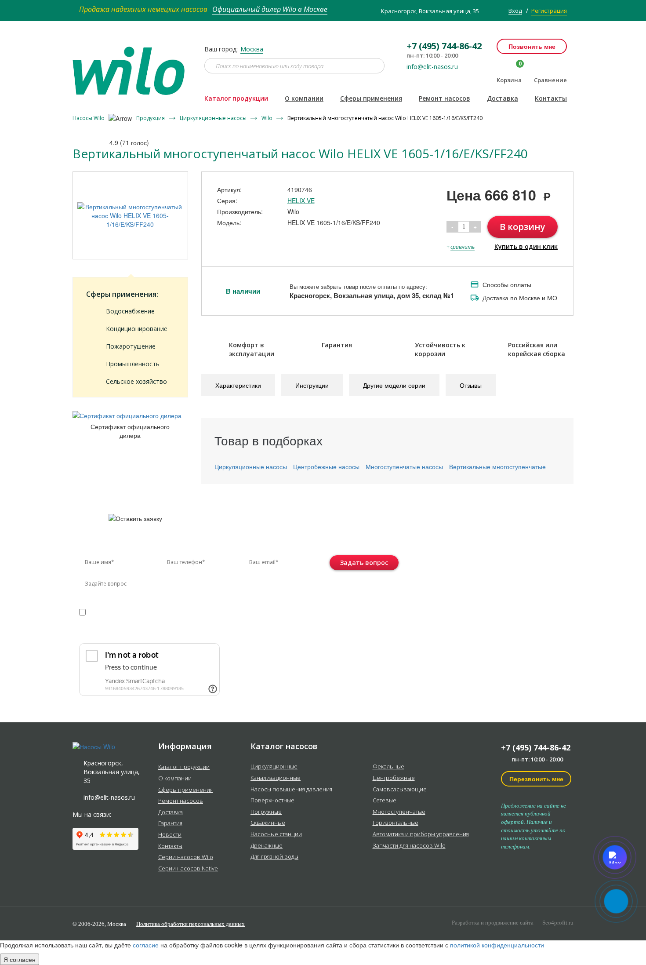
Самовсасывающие (400, 789)
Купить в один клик (526, 246)
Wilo (267, 118)
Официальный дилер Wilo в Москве (269, 9)
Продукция (151, 118)
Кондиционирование (136, 328)
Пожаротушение (131, 346)
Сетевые (384, 800)
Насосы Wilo (89, 118)
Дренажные (266, 845)
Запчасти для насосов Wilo (409, 845)
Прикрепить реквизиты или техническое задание (157, 633)
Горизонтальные (395, 823)
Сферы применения (371, 98)
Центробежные (394, 778)
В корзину (522, 227)
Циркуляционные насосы (214, 118)
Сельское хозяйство (136, 381)
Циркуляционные (274, 766)
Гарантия (170, 823)
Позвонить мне (531, 46)
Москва (251, 49)
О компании (304, 98)
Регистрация (549, 11)
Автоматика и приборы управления (421, 834)
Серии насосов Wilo (185, 857)
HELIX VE (301, 200)
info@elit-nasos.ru (432, 67)
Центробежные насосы (326, 466)
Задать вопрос (364, 562)
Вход (515, 11)
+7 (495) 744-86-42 (535, 747)
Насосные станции (276, 834)
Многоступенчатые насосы (404, 466)
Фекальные (388, 766)
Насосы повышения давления (291, 789)
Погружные (266, 812)
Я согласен (20, 959)
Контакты (551, 98)
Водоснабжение (130, 311)
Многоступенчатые (399, 812)
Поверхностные (272, 800)
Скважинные (267, 823)
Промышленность (133, 364)
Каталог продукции (236, 98)
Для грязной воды (274, 856)
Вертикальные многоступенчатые (497, 466)
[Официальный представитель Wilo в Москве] (132, 65)
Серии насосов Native (188, 868)
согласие (116, 611)
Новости (169, 834)
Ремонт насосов (444, 98)
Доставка (502, 98)
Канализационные (275, 778)
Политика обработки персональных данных (190, 924)
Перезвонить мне (536, 778)
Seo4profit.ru (557, 922)
